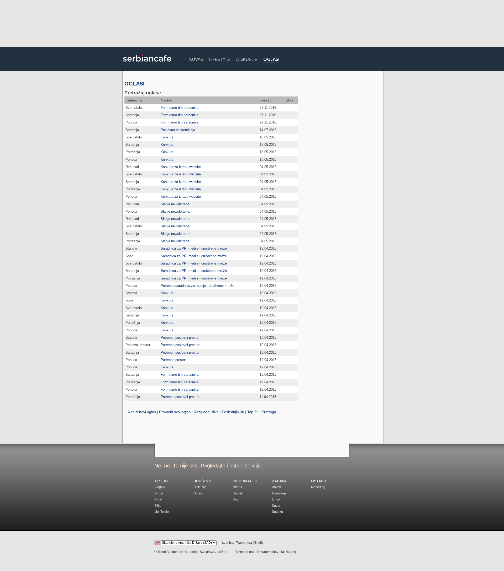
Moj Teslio (161, 512)
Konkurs (167, 137)
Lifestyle (219, 58)
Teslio (161, 481)
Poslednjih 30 (233, 412)
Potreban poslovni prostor (180, 338)
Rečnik (238, 493)
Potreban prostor (173, 360)
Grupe (158, 493)
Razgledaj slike (206, 412)
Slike (157, 506)
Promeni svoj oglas (175, 412)
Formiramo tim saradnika (179, 108)
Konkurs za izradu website (181, 167)
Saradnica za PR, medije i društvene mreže (194, 248)
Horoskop (279, 493)
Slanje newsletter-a (175, 204)
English (259, 543)
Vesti (236, 499)
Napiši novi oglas (141, 412)
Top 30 (253, 412)
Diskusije (246, 58)
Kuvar (196, 58)
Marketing (318, 487)
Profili (158, 499)
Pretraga (269, 412)
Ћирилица (244, 543)
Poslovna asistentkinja (178, 130)
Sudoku (277, 512)
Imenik (237, 487)
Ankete (277, 487)
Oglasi (271, 59)
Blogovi (159, 487)
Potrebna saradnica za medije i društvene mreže (197, 286)
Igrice (276, 499)
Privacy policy (268, 552)
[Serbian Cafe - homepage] (147, 63)
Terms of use (245, 552)
